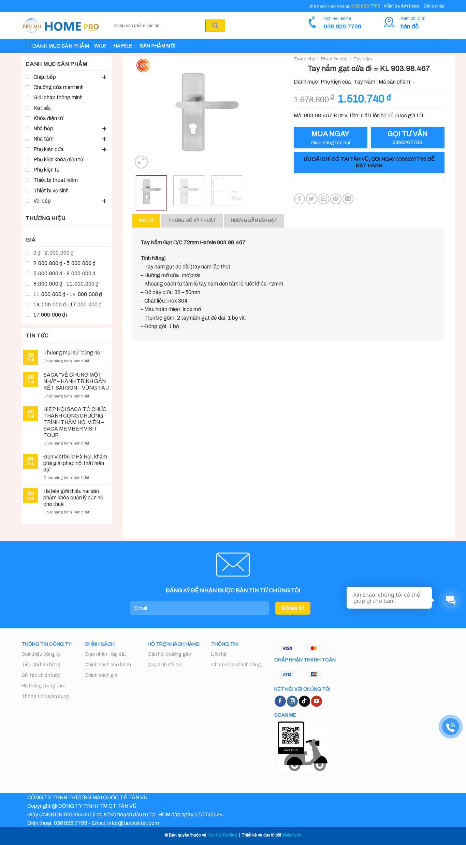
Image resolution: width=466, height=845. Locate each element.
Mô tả (146, 220)
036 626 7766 (366, 6)
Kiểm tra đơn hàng (401, 6)
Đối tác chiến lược (40, 675)
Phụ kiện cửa (334, 58)
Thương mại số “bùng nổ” (72, 352)
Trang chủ (304, 58)
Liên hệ (219, 654)
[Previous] (144, 113)
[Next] (271, 113)
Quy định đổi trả (165, 664)
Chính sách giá (101, 675)
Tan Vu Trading (222, 835)
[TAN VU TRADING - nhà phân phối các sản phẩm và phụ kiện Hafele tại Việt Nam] (61, 25)
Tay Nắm (362, 58)
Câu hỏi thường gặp (169, 654)
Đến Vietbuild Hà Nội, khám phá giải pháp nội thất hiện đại (75, 463)
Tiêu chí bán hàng (40, 664)
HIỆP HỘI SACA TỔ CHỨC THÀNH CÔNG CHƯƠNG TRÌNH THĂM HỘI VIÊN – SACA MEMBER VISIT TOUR (74, 422)
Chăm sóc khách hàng (236, 664)
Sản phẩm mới (157, 45)
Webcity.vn (292, 835)
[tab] (146, 220)
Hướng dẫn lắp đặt (254, 220)
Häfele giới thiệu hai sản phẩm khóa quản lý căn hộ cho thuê (73, 497)
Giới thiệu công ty (40, 654)
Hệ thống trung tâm (43, 685)
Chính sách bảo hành (108, 664)
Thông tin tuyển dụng (45, 696)
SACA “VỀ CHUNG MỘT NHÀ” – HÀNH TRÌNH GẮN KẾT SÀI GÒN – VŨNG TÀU (76, 381)
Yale (100, 45)
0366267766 (411, 159)
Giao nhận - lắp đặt (105, 654)
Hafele (123, 45)
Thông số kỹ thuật (192, 220)
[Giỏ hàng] (233, 25)
